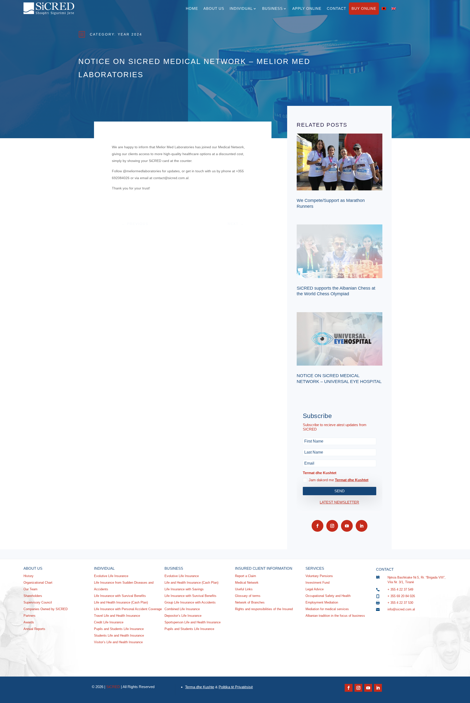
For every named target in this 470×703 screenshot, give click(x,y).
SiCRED (113, 687)
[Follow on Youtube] (347, 526)
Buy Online (364, 8)
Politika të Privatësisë (236, 687)
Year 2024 (130, 34)
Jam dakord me (338, 480)
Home (192, 8)
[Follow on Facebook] (317, 526)
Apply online (306, 8)
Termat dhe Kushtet (351, 480)
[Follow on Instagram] (332, 526)
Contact (336, 8)
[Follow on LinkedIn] (361, 526)
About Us (213, 8)
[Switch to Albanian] (384, 8)
